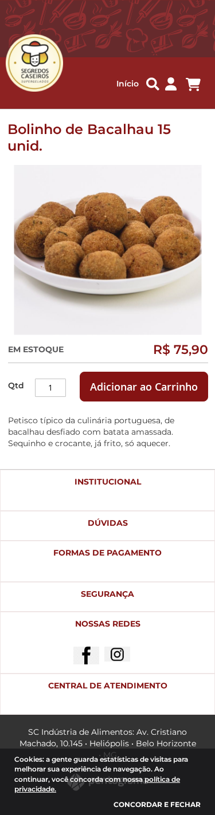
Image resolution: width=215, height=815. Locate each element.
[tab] (107, 490)
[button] (171, 84)
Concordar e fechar (157, 804)
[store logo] (28, 63)
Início (127, 83)
